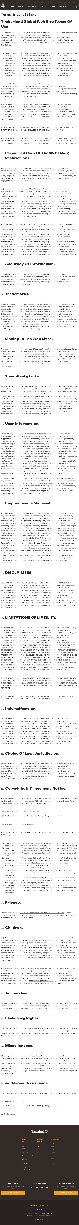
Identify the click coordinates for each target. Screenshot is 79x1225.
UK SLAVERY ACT (39, 1219)
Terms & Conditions (26, 1168)
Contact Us (61, 2)
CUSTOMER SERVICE (39, 1140)
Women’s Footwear (54, 1163)
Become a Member (66, 1193)
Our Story (24, 1147)
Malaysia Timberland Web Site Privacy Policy (42, 913)
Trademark (26, 1163)
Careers (25, 1152)
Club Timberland (39, 2)
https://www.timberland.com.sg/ (16, 38)
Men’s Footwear (54, 1151)
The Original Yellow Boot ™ (39, 1205)
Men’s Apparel (53, 1145)
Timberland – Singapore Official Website (39, 1216)
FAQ (37, 1146)
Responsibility (26, 1156)
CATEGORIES (55, 1139)
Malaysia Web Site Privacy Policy (30, 436)
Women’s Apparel (53, 1157)
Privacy (25, 1160)
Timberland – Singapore (3, 5)
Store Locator (73, 2)
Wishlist (51, 2)
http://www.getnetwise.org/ (42, 981)
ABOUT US (24, 1140)
